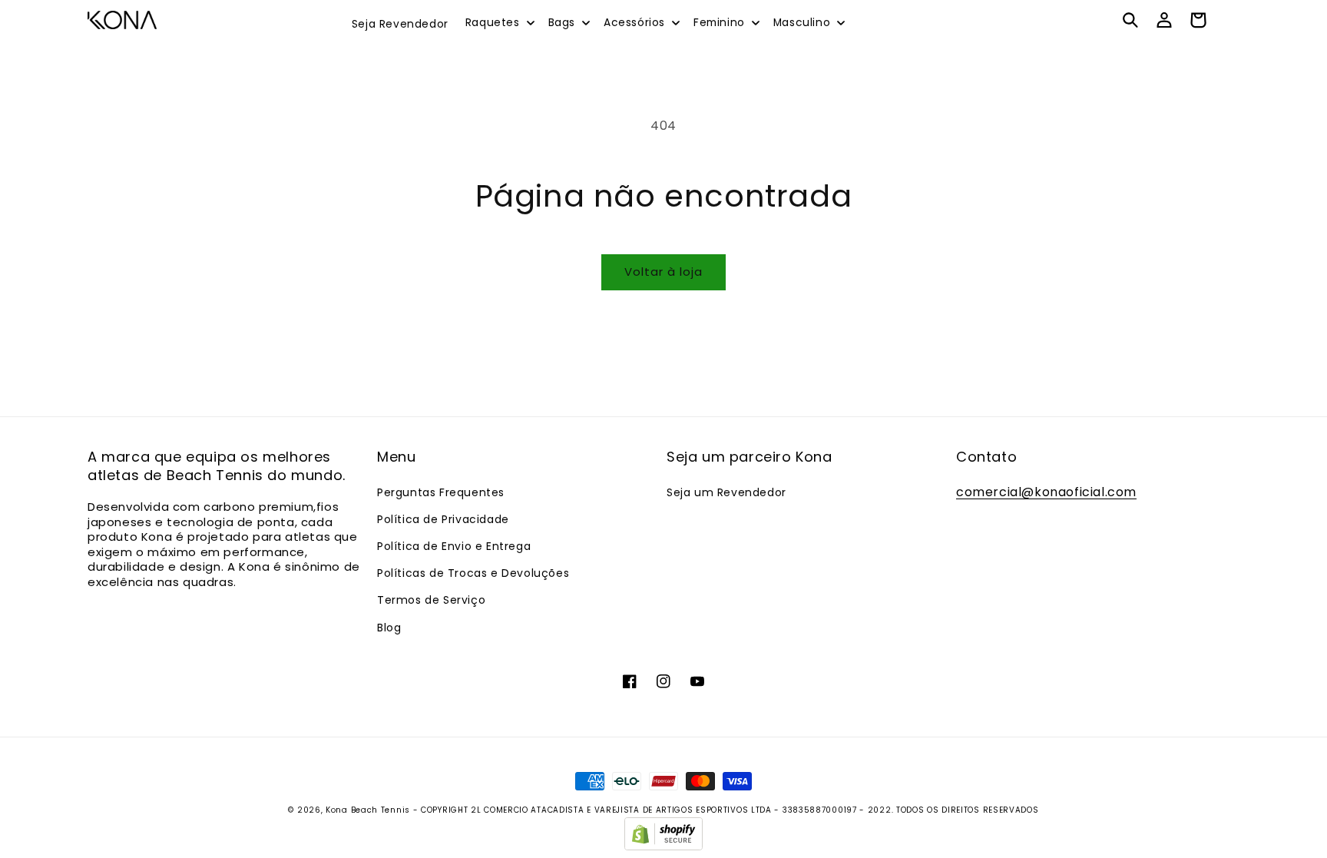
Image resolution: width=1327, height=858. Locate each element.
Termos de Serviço (431, 600)
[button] (499, 23)
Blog (389, 627)
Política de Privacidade (443, 519)
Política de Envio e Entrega (454, 546)
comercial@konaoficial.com (1046, 492)
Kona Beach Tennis (368, 810)
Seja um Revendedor (726, 492)
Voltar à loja (663, 271)
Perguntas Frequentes (441, 492)
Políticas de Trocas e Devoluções (473, 573)
